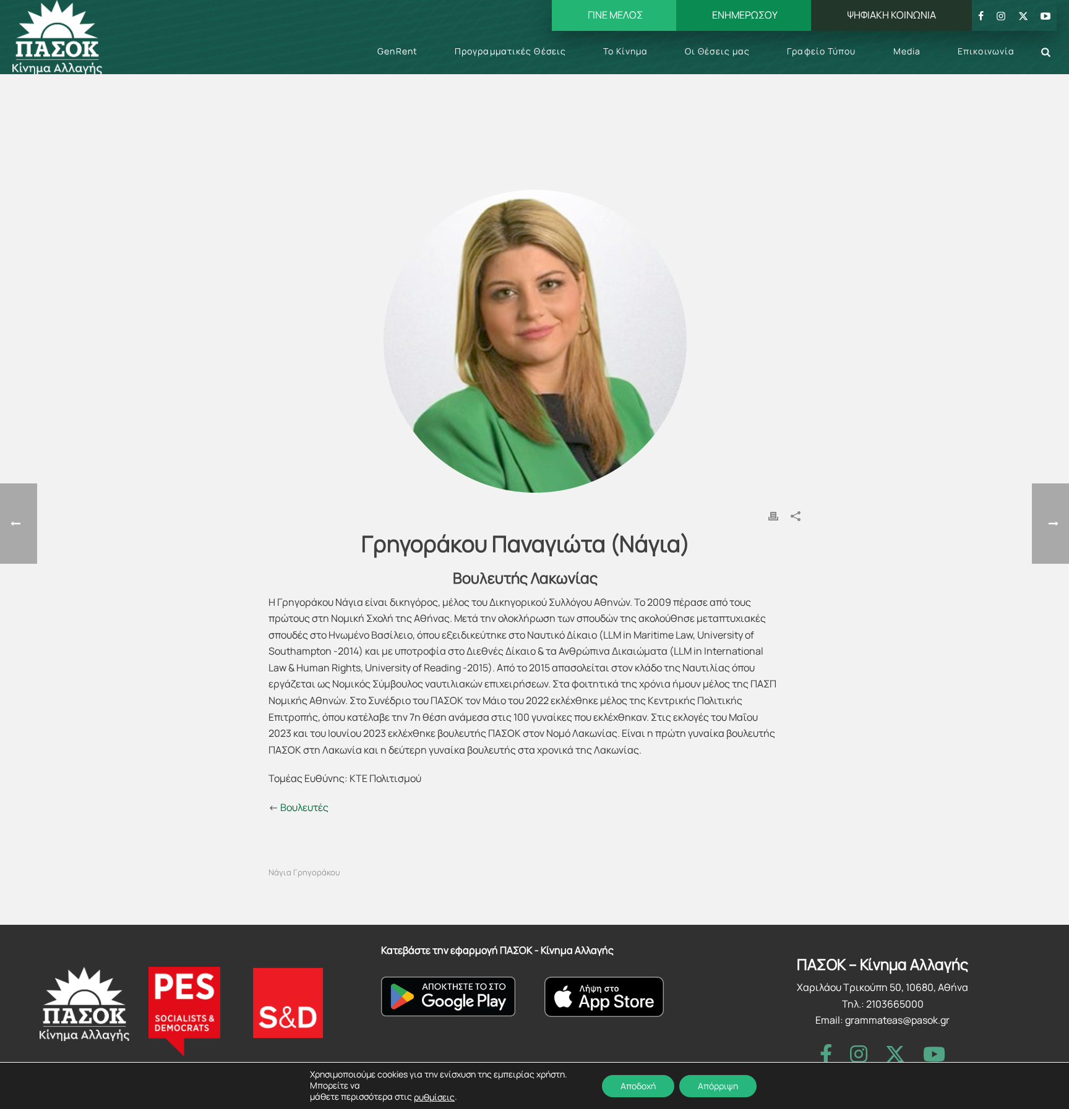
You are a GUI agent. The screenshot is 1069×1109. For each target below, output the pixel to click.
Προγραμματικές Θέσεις (510, 51)
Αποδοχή (638, 1085)
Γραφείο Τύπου (821, 51)
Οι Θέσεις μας (717, 51)
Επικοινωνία (986, 51)
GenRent (397, 51)
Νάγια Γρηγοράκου (304, 873)
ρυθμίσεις (434, 1097)
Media (907, 51)
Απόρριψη (718, 1085)
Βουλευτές (304, 807)
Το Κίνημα (625, 51)
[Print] (773, 515)
